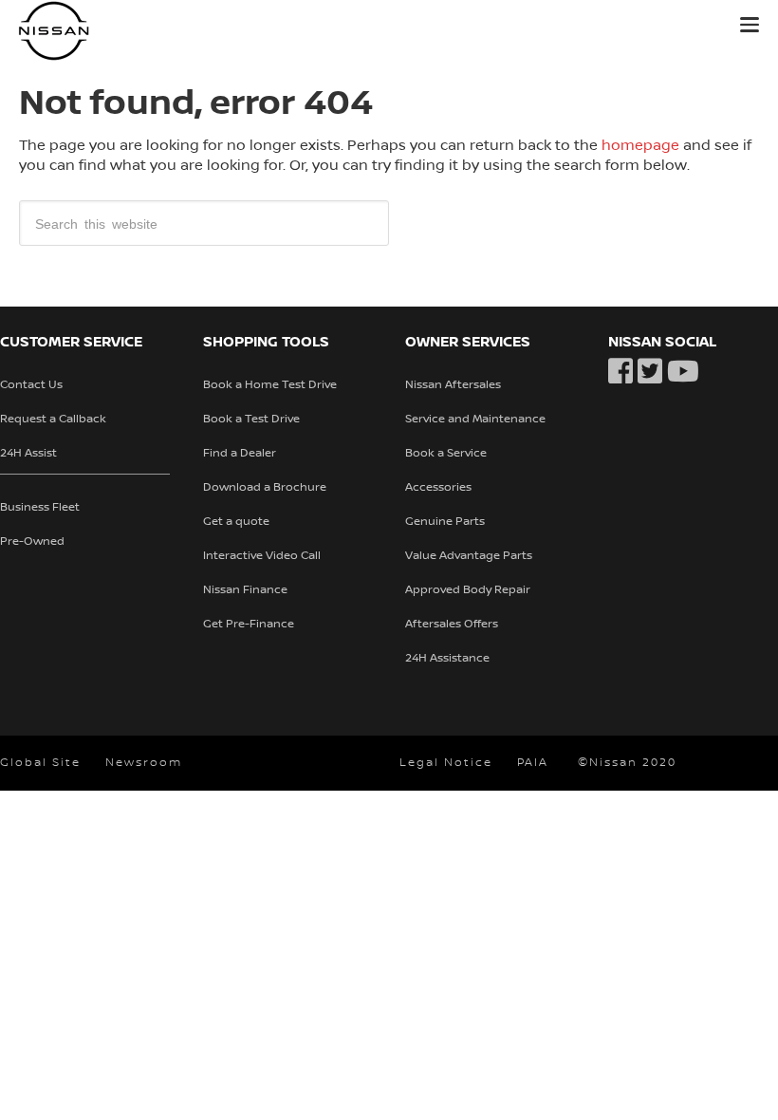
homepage (640, 145)
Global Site (40, 763)
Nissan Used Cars (142, 31)
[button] (749, 24)
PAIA (532, 763)
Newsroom (143, 763)
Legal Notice (445, 763)
